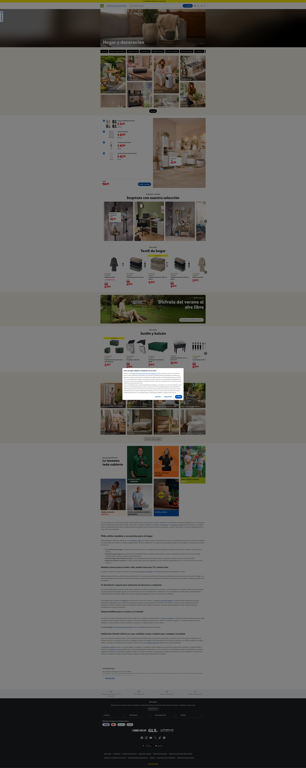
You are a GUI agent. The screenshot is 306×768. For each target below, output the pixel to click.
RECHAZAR (158, 397)
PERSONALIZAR (168, 397)
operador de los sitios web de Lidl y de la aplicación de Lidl (145, 373)
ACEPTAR (178, 397)
